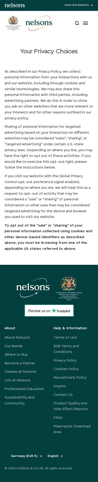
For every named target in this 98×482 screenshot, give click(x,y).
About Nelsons (17, 337)
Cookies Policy (66, 369)
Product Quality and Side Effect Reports (71, 406)
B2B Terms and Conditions (66, 349)
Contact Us (63, 395)
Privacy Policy (65, 360)
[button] (78, 5)
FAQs (58, 418)
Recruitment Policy (70, 378)
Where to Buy (16, 355)
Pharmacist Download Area (72, 429)
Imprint (60, 386)
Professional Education (24, 389)
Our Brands (14, 346)
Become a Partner (20, 363)
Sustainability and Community (19, 400)
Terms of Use (65, 337)
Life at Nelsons (18, 380)
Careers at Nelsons (20, 372)
